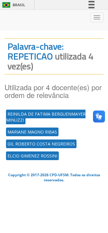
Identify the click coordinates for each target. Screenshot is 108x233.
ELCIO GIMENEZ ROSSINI (32, 156)
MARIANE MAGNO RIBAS (32, 132)
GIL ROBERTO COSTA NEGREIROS (41, 144)
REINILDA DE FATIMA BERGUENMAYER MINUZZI (46, 117)
